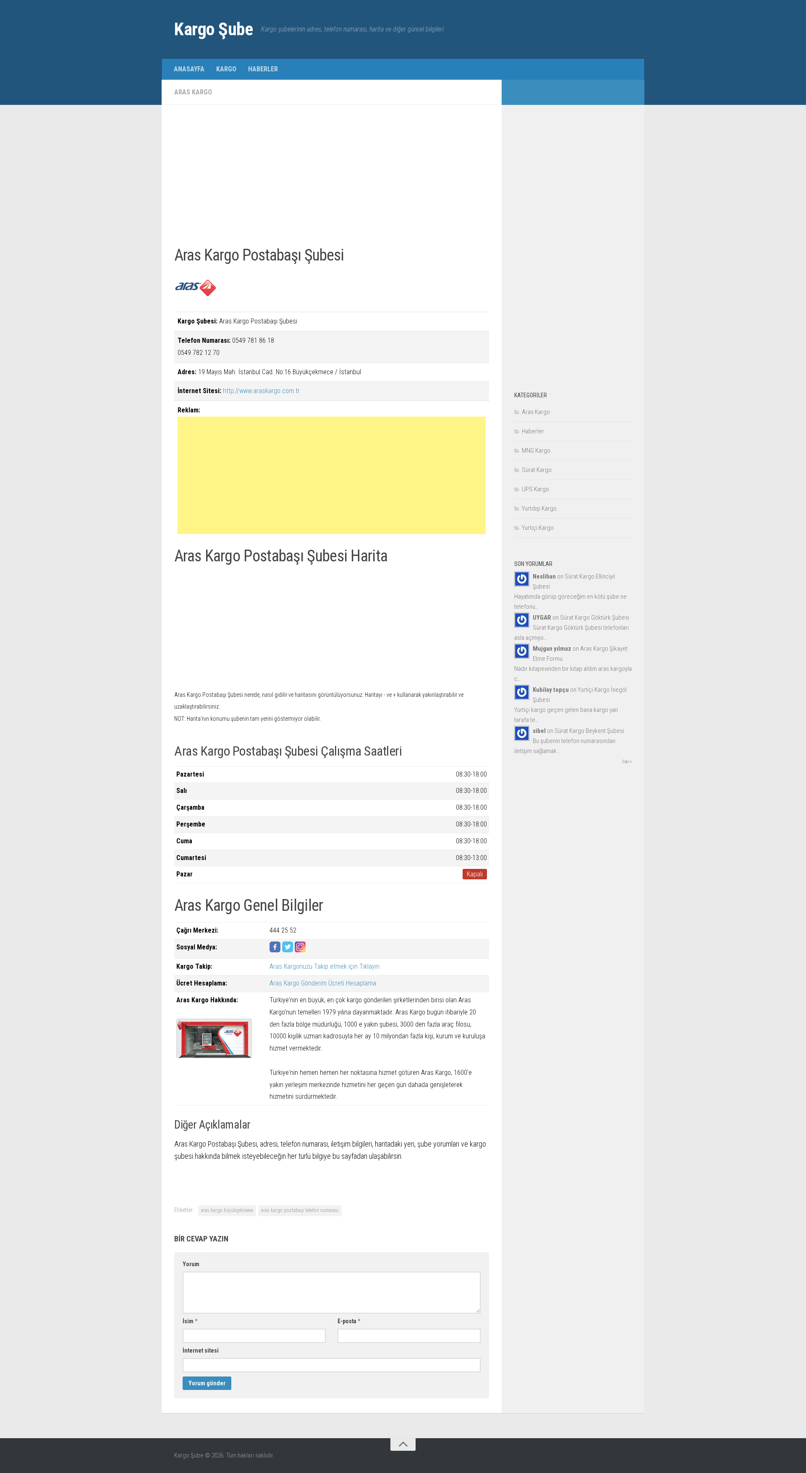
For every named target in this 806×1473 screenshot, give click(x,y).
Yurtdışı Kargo (539, 508)
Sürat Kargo (537, 470)
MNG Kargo (536, 450)
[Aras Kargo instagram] (300, 950)
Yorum (191, 1264)
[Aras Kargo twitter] (287, 950)
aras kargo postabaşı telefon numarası (300, 1210)
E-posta (349, 1321)
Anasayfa (189, 69)
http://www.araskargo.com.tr (261, 391)
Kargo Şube (213, 29)
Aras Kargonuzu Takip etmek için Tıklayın (324, 966)
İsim (190, 1321)
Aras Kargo (193, 92)
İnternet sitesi (201, 1350)
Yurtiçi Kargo (538, 528)
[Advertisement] (331, 176)
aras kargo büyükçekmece (227, 1210)
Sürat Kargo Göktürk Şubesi (594, 617)
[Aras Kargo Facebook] (275, 950)
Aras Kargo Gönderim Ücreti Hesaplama (323, 983)
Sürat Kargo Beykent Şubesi (589, 731)
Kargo (226, 69)
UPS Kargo (535, 489)
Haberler (263, 69)
